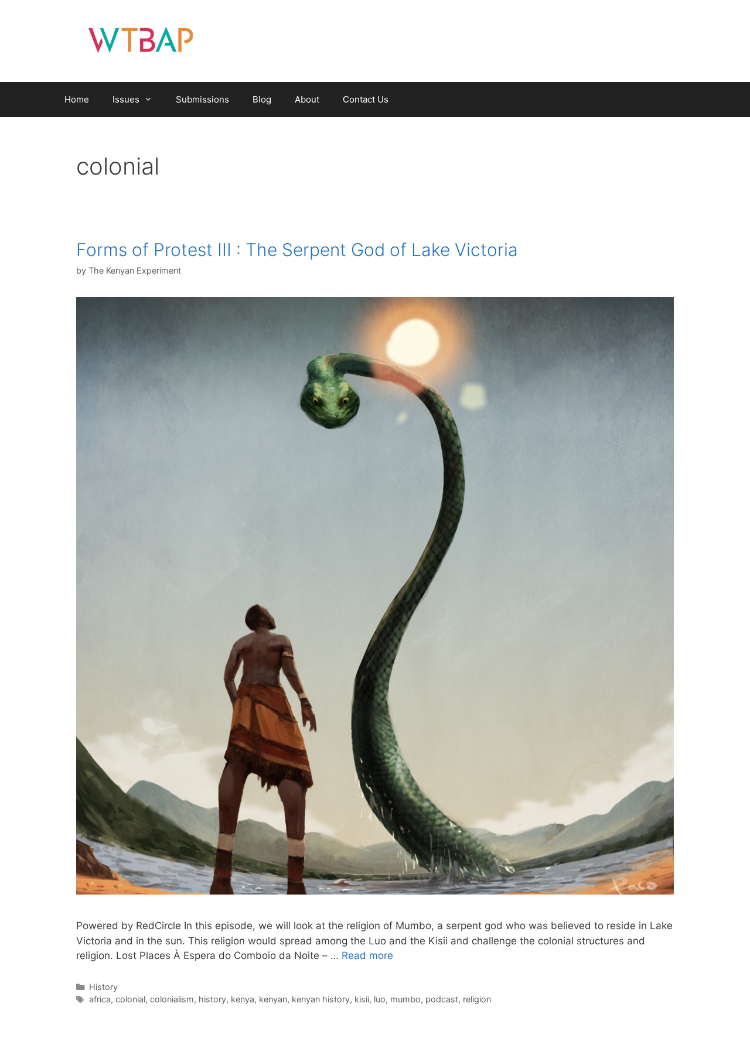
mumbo (405, 999)
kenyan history (321, 999)
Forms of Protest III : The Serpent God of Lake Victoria (297, 249)
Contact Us (365, 99)
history (212, 999)
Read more (367, 955)
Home (76, 99)
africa (100, 999)
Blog (262, 99)
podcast (441, 999)
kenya (242, 999)
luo (380, 999)
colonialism (172, 999)
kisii (361, 999)
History (103, 987)
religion (477, 999)
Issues (125, 99)
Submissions (202, 99)
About (307, 99)
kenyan (273, 999)
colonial (130, 999)
